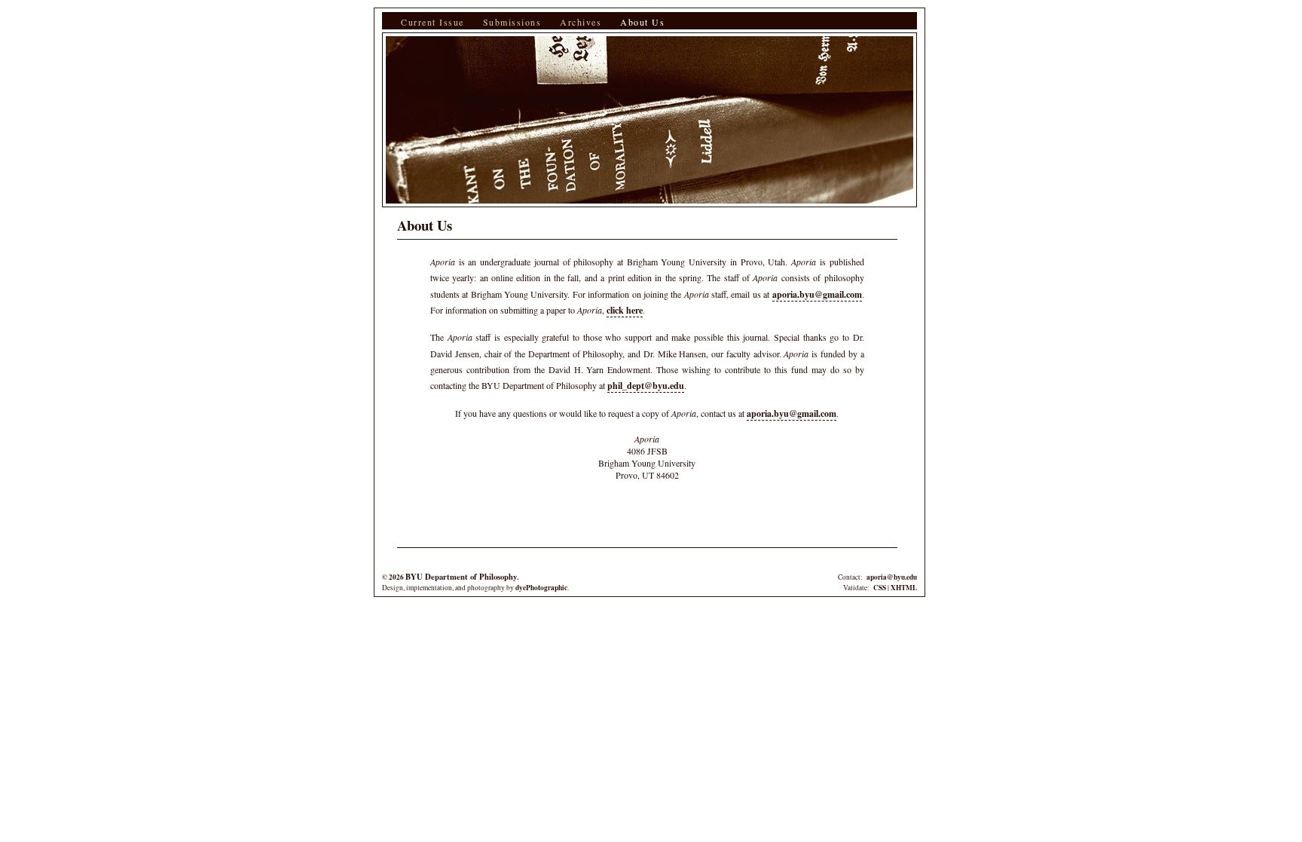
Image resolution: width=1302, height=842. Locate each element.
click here (625, 310)
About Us (642, 22)
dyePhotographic (541, 587)
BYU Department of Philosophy (461, 577)
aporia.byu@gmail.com (817, 294)
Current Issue (432, 22)
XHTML (904, 587)
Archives (580, 22)
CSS (879, 587)
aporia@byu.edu (891, 577)
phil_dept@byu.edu (645, 385)
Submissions (512, 22)
